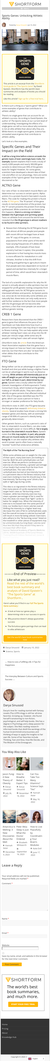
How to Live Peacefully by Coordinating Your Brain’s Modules (36, 835)
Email (5, 933)
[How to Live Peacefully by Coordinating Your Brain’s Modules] (36, 811)
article (23, 342)
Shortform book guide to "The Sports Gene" (24, 85)
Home (5, 1024)
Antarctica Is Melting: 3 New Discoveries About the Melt (9, 834)
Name (5, 918)
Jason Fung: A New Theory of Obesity (8, 779)
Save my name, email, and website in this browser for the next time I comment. (24, 957)
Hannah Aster (35, 794)
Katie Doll (37, 848)
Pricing (5, 1028)
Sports (17, 651)
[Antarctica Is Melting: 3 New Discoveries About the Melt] (9, 811)
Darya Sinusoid (21, 25)
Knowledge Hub (9, 1037)
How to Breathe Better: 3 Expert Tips (22, 779)
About (5, 1033)
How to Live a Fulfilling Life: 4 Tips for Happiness (23, 663)
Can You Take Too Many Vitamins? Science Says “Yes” (36, 782)
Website (5, 945)
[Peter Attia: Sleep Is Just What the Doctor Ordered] (22, 811)
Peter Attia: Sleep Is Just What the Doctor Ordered (22, 832)
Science (9, 651)
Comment (7, 883)
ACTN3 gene (13, 201)
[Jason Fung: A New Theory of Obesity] (9, 758)
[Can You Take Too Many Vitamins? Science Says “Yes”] (36, 758)
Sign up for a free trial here (30, 98)
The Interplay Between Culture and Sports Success (24, 678)
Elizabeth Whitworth (22, 843)
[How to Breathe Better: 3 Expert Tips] (22, 758)
